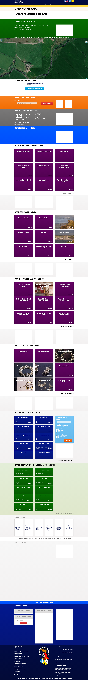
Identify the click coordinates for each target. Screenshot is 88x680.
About (57, 647)
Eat (36, 4)
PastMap (56, 37)
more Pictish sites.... (67, 393)
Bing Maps (16, 37)
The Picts (16, 664)
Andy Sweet (28, 678)
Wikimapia (67, 37)
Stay (45, 4)
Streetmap (61, 37)
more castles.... (69, 259)
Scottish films (17, 671)
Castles (21, 4)
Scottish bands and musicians (20, 669)
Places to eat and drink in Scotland (21, 656)
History (26, 4)
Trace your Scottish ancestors (20, 659)
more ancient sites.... (67, 193)
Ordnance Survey (49, 37)
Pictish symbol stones (18, 666)
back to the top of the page (44, 602)
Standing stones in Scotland (20, 663)
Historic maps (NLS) (32, 37)
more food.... (60, 513)
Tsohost (69, 678)
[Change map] (86, 42)
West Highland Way (18, 674)
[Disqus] (33, 558)
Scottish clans (17, 661)
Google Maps (23, 37)
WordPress (58, 678)
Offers (67, 4)
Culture (32, 4)
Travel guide (50, 4)
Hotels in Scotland (18, 653)
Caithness (45, 25)
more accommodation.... (66, 460)
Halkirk (31, 25)
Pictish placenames (18, 668)
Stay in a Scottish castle (19, 650)
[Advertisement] (64, 203)
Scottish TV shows (18, 673)
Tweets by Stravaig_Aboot (39, 613)
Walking (57, 4)
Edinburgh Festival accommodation (21, 651)
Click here (70, 660)
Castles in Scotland (18, 658)
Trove (16, 131)
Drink (40, 4)
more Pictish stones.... (67, 326)
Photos (62, 4)
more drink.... (69, 513)
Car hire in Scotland (18, 654)
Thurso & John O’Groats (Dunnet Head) (34, 83)
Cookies (58, 657)
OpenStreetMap (41, 37)
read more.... (71, 653)
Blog (16, 4)
